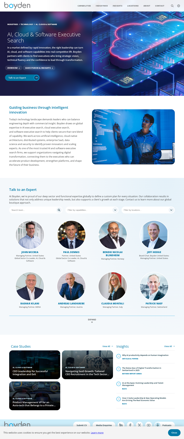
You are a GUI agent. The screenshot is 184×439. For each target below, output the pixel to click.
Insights (117, 5)
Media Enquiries (104, 425)
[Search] (36, 210)
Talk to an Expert (17, 77)
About (146, 5)
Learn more (97, 432)
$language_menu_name (178, 6)
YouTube (148, 425)
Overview (12, 68)
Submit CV (82, 425)
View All (106, 346)
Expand (92, 319)
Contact (159, 5)
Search (172, 6)
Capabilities (84, 5)
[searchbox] (89, 210)
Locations (133, 5)
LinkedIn (121, 425)
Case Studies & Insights (38, 68)
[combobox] (92, 210)
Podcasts (166, 425)
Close (174, 433)
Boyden (17, 6)
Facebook (130, 425)
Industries (102, 5)
